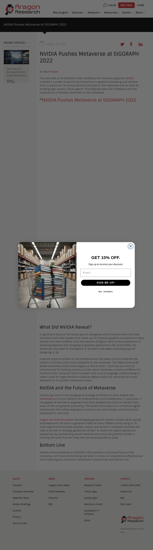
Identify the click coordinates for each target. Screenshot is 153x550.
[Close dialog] (130, 246)
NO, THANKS (106, 292)
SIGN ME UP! (106, 282)
